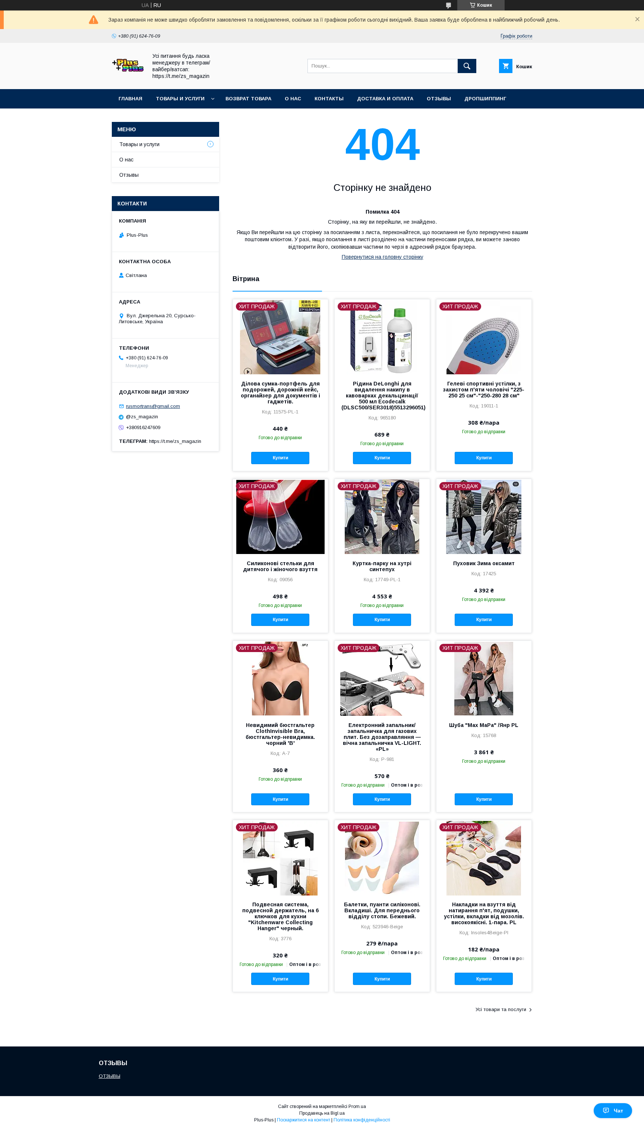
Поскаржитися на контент (303, 1120)
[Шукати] (467, 66)
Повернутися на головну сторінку (382, 257)
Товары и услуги (180, 98)
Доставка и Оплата (385, 98)
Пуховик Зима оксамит (484, 563)
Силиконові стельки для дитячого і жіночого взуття (280, 566)
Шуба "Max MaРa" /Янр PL (483, 725)
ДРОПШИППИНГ (485, 98)
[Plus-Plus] (127, 79)
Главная (130, 98)
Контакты (329, 98)
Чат (618, 1111)
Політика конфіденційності (362, 1120)
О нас (293, 98)
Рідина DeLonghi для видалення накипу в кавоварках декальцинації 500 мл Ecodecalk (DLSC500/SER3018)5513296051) (382, 395)
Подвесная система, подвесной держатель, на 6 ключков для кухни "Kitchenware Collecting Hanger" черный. (280, 916)
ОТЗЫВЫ (109, 1076)
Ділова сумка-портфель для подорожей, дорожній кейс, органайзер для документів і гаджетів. (280, 393)
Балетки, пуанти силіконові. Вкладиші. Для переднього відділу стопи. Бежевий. (382, 910)
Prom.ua (357, 1106)
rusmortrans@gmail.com (153, 406)
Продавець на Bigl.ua (322, 1113)
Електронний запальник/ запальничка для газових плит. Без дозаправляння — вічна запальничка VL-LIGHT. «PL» (382, 737)
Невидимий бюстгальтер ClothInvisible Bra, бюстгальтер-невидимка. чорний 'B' (280, 734)
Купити (280, 457)
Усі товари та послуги (501, 1009)
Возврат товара (248, 98)
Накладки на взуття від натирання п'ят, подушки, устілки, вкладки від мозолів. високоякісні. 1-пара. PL (484, 913)
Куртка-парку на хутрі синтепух (382, 566)
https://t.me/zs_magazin (175, 441)
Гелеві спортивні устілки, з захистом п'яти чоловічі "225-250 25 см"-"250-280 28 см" (483, 390)
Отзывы (439, 98)
